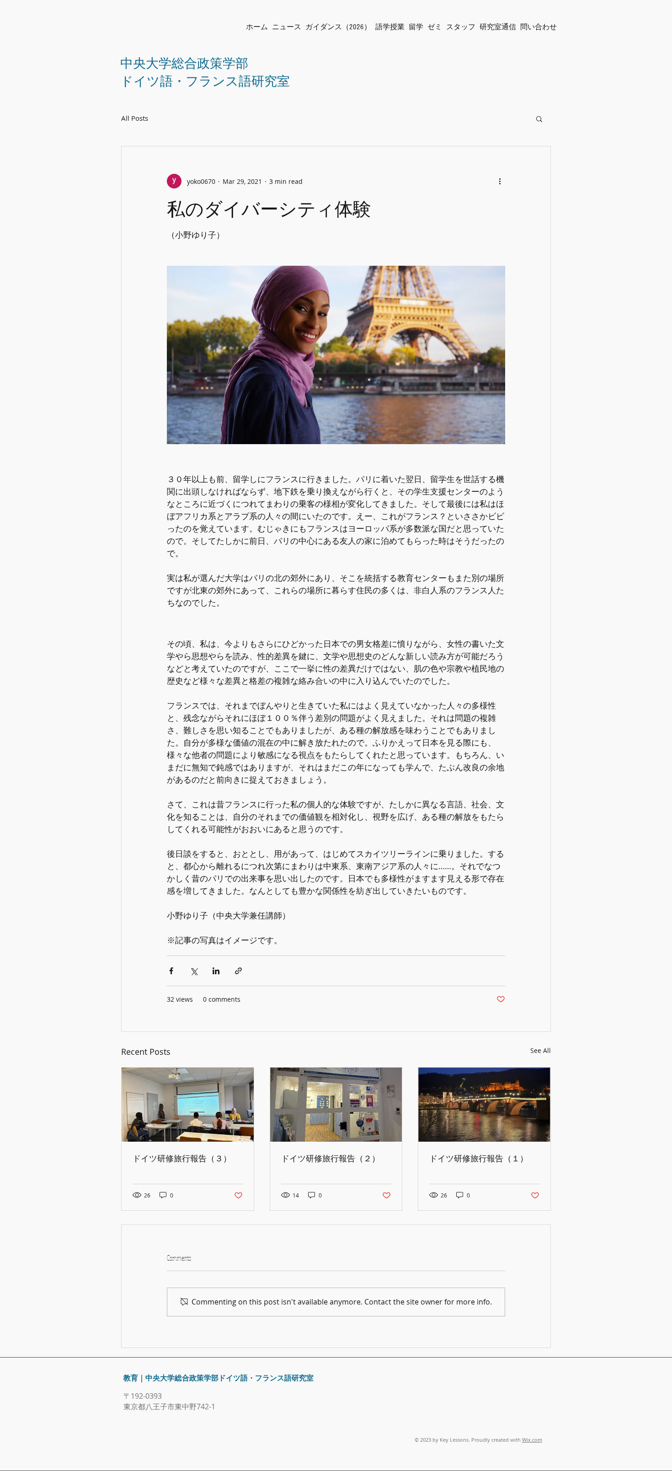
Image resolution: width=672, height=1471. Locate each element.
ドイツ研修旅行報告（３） (182, 1158)
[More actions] (499, 181)
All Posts (134, 118)
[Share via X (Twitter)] (193, 970)
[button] (539, 118)
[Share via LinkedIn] (216, 970)
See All (540, 1050)
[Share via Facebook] (171, 970)
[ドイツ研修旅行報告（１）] (484, 1105)
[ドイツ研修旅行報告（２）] (336, 1105)
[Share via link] (238, 970)
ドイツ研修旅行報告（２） (330, 1158)
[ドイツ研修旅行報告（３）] (188, 1105)
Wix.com (532, 1439)
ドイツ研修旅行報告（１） (478, 1158)
